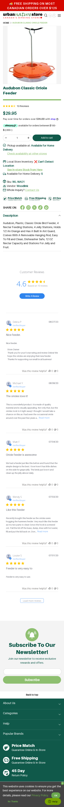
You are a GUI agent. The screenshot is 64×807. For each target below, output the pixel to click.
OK (55, 795)
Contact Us (32, 190)
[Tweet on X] (28, 207)
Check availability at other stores (27, 153)
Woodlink (22, 186)
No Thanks (13, 801)
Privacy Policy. (40, 795)
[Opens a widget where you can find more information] (53, 802)
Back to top (32, 694)
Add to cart (47, 137)
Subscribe (32, 680)
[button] (50, 15)
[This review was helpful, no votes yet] (50, 371)
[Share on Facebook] (22, 207)
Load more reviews (32, 600)
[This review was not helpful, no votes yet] (55, 371)
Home (6, 23)
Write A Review (32, 296)
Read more (44, 417)
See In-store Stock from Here (24, 169)
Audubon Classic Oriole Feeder (29, 23)
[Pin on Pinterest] (46, 207)
